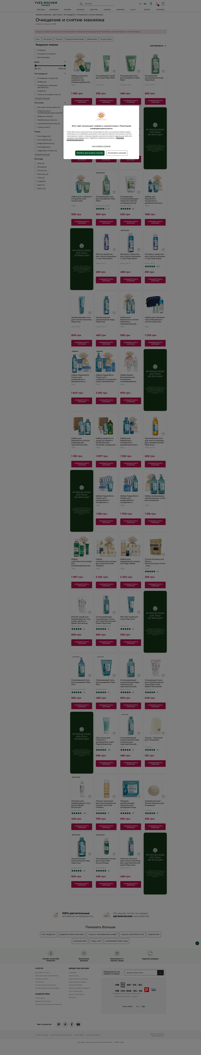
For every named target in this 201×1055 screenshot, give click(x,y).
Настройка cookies (101, 146)
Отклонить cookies (117, 153)
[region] (101, 132)
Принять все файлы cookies (89, 153)
